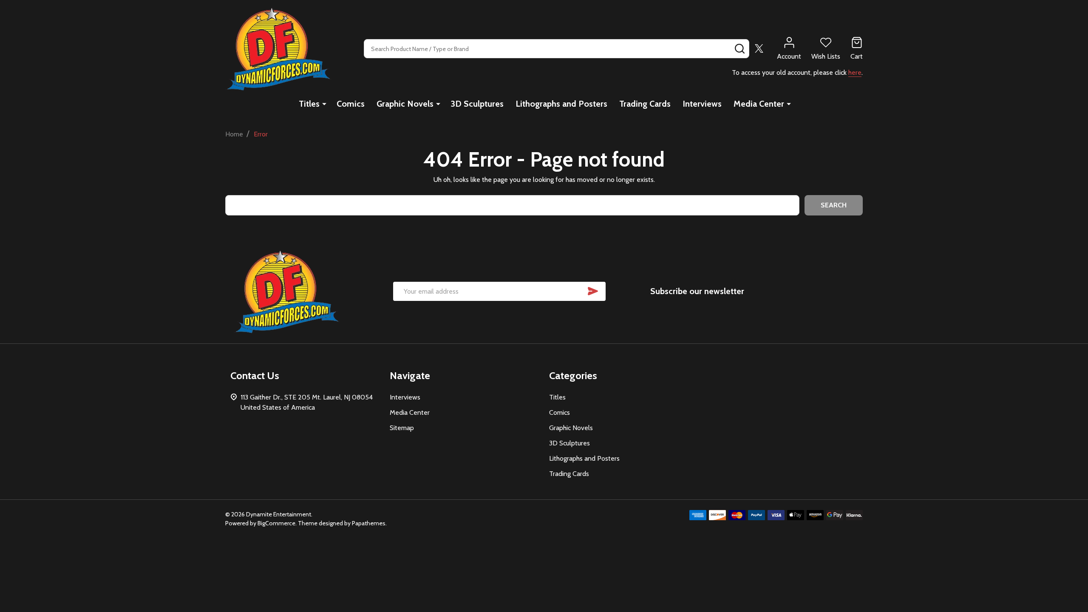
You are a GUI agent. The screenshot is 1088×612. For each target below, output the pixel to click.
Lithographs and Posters (561, 104)
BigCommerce (276, 523)
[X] (759, 48)
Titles (309, 104)
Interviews (702, 104)
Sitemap (402, 428)
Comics (351, 104)
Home (234, 134)
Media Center (759, 104)
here (854, 72)
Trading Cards (645, 104)
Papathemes (368, 523)
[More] (324, 104)
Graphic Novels (405, 104)
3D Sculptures (477, 104)
